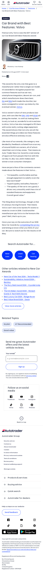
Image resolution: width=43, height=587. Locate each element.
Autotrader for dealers (19, 498)
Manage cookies (9, 469)
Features (31, 8)
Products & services (17, 478)
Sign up (22, 367)
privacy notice (31, 376)
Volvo (19, 107)
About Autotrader (10, 447)
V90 (27, 116)
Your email (10, 354)
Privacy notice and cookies (13, 455)
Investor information (11, 452)
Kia (3, 101)
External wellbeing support (13, 464)
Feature (6, 18)
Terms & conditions (10, 458)
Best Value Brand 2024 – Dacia (17, 300)
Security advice (9, 441)
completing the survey (30, 225)
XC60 (35, 116)
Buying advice (15, 485)
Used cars (20, 255)
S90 (23, 116)
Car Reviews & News (17, 8)
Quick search (14, 491)
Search (39, 4)
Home (4, 8)
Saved (34, 4)
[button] (21, 50)
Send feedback (11, 512)
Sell (8, 4)
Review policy (9, 461)
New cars (7, 255)
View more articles (13, 306)
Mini (10, 101)
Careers (6, 450)
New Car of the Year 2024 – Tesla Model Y (22, 277)
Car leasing (33, 255)
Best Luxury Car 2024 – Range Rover (19, 297)
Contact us (7, 444)
